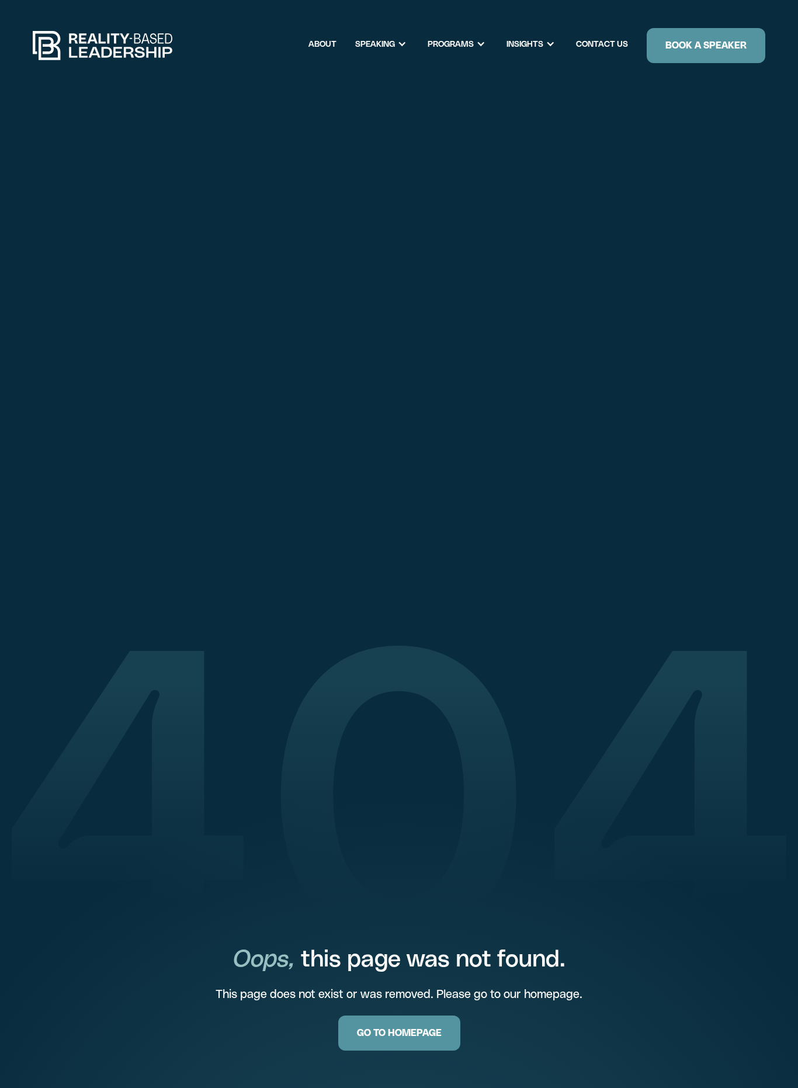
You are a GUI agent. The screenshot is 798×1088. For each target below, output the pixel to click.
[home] (103, 45)
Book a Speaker (706, 45)
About (322, 43)
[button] (386, 44)
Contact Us (602, 43)
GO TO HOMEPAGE (399, 1032)
